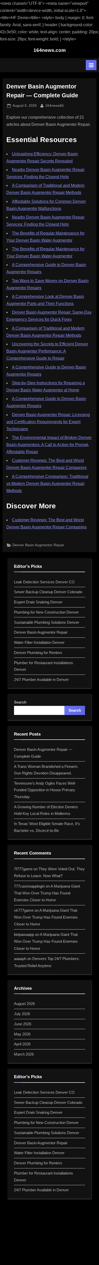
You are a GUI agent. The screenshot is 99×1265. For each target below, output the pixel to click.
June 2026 (22, 1024)
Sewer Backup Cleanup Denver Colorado (48, 592)
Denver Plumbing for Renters (38, 652)
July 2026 (22, 1014)
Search (20, 702)
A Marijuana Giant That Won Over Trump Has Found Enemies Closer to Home (47, 893)
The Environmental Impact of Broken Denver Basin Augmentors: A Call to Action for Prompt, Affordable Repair (49, 444)
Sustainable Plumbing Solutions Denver (46, 622)
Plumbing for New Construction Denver (46, 612)
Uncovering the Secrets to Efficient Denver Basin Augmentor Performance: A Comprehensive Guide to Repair (47, 351)
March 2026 (24, 1054)
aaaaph (20, 958)
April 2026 (22, 1044)
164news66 (54, 105)
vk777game (24, 910)
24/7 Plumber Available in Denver (41, 679)
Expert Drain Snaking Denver (38, 602)
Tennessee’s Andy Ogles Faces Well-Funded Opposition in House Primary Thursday (45, 790)
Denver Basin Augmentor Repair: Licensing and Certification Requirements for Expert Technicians (48, 422)
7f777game (23, 869)
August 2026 (24, 1003)
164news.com (50, 50)
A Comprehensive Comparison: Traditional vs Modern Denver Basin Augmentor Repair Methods (47, 483)
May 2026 (22, 1034)
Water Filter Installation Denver (39, 642)
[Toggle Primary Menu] (91, 65)
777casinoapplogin (29, 886)
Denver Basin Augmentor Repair (38, 545)
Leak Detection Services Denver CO (44, 582)
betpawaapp (24, 934)
